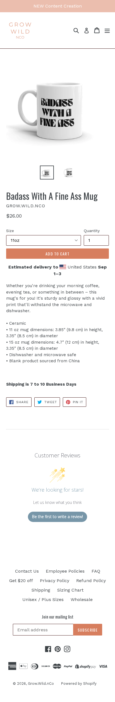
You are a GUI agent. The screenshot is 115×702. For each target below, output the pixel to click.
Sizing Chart (70, 590)
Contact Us (27, 571)
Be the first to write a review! (57, 516)
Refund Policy (91, 580)
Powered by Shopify (79, 683)
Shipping (41, 590)
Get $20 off (21, 580)
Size (10, 230)
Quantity (92, 230)
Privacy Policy (54, 580)
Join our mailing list (57, 616)
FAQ (96, 571)
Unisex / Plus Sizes (43, 599)
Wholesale (82, 599)
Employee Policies (65, 571)
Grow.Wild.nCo (41, 683)
